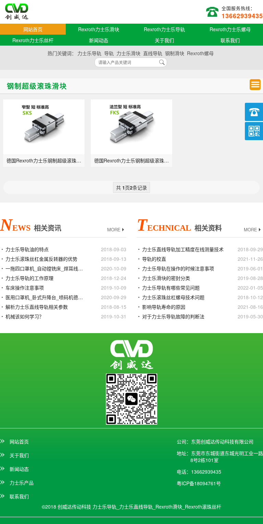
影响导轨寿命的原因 (163, 306)
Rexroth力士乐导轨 (164, 29)
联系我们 (230, 40)
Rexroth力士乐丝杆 (32, 40)
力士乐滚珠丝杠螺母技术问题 (173, 297)
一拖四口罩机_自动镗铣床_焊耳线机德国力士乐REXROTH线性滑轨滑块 (46, 268)
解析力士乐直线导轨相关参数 (36, 306)
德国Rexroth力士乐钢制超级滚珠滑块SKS (46, 160)
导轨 (109, 53)
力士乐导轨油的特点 (27, 249)
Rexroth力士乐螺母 (230, 29)
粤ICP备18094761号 (199, 483)
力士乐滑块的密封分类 (166, 278)
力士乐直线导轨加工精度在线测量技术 (183, 249)
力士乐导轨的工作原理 (29, 278)
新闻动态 (98, 40)
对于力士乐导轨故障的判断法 (173, 316)
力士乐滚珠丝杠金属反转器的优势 (41, 258)
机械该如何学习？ (24, 316)
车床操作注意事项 (24, 287)
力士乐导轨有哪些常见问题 (171, 287)
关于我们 (164, 40)
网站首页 (32, 29)
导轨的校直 (154, 258)
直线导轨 (152, 53)
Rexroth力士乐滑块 (98, 29)
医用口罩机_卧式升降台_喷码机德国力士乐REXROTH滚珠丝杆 (46, 297)
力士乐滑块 (128, 53)
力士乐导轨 (89, 53)
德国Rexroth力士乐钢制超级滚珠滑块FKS (133, 160)
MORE (114, 230)
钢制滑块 (174, 53)
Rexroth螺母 (200, 53)
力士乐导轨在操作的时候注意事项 (178, 268)
